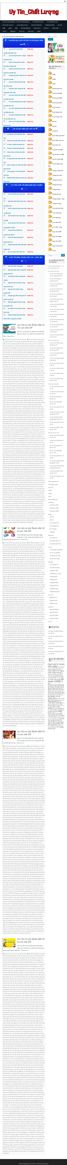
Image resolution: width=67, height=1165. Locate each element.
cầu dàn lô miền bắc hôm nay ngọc (27, 555)
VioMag (24, 1163)
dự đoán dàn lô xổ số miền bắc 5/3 (12, 467)
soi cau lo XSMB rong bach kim (55, 715)
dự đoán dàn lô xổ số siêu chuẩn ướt (12, 474)
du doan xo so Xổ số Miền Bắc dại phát (55, 676)
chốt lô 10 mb (11, 381)
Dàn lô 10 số (36, 432)
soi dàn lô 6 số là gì (23, 1134)
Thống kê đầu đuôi (57, 170)
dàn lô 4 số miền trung (37, 828)
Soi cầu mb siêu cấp (52, 22)
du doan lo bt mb (36, 1029)
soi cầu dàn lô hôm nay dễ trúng (22, 480)
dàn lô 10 (28, 427)
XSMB (3, 28)
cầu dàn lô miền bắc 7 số (9, 341)
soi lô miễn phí (15, 1151)
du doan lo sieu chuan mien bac (21, 861)
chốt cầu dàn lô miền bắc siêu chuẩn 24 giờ (22, 777)
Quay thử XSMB (56, 231)
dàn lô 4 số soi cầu (27, 840)
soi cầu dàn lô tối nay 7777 (31, 491)
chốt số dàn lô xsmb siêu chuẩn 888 (24, 419)
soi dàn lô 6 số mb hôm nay (36, 1136)
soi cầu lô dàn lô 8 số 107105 (15, 690)
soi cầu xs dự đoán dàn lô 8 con (14, 702)
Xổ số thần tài (56, 145)
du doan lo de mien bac (18, 859)
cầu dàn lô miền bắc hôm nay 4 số (28, 551)
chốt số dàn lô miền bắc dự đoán (29, 591)
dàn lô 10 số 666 (11, 434)
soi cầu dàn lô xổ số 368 (16, 495)
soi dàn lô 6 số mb (24, 1136)
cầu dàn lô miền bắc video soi (10, 364)
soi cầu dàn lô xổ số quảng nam (11, 671)
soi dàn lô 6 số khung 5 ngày (36, 1132)
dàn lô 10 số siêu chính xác (18, 446)
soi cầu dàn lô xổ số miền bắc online (12, 501)
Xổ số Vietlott (53, 529)
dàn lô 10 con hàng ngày (17, 430)
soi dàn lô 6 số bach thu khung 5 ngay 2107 (31, 1121)
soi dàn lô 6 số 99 (34, 1117)
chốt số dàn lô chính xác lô (33, 385)
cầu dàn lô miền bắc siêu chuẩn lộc (29, 358)
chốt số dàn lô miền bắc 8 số (27, 396)
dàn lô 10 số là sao (27, 442)
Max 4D (54, 126)
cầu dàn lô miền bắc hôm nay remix (18, 356)
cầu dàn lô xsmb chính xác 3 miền (28, 364)
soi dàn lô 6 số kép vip (14, 1130)
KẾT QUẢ (60, 25)
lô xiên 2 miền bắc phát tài (16, 144)
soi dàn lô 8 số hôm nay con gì (32, 719)
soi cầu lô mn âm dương (56, 719)
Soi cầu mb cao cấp (38, 22)
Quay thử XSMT (56, 241)
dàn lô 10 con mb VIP (30, 430)
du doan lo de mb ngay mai (23, 1031)
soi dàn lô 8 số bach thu (11, 711)
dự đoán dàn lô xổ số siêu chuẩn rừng (34, 472)
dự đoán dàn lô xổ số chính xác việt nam (23, 874)
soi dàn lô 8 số (38, 706)
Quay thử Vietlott (57, 246)
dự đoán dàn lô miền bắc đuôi (18, 455)
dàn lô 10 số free (7, 438)
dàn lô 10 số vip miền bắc (17, 451)
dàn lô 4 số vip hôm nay (12, 851)
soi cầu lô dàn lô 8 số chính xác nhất (33, 690)
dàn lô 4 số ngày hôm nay (12, 832)
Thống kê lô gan (57, 175)
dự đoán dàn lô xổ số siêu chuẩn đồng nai (33, 469)
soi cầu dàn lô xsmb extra (22, 512)
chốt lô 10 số (18, 381)
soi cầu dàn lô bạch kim (18, 478)
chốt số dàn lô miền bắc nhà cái (25, 593)
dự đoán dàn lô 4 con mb (37, 861)
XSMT (16, 28)
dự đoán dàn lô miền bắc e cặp (34, 455)
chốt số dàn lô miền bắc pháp (15, 400)
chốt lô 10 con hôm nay (19, 379)
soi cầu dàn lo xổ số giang (11, 664)
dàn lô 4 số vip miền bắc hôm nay (12, 853)
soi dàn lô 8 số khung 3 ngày (10, 723)
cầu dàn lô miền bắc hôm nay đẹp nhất (23, 350)
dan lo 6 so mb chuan (13, 1029)
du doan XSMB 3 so (56, 681)
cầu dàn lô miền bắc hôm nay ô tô (20, 354)
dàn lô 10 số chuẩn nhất (24, 436)
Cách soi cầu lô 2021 (53, 668)
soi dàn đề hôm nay (17, 706)
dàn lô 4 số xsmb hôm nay (19, 857)
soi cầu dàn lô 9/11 (12, 645)
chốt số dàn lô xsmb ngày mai (31, 612)
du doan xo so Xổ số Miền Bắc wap (55, 678)
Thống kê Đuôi (56, 194)
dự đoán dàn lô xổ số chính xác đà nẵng (30, 459)
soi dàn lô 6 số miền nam (9, 1138)
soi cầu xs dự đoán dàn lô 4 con (29, 931)
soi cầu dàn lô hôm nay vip (10, 652)
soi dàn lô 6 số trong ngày (18, 1147)
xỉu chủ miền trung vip (15, 266)
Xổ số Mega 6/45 (57, 112)
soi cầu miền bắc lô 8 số (27, 696)
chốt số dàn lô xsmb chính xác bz (23, 413)
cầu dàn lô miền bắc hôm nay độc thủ (28, 553)
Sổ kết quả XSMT (57, 102)
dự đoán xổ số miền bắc (54, 697)
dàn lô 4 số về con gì (22, 849)
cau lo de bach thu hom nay (17, 570)
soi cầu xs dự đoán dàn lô (13, 1111)
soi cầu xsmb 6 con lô (26, 1111)
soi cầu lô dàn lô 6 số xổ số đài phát (20, 1100)
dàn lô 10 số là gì (17, 442)
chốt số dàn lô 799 (30, 578)
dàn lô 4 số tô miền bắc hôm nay (17, 845)
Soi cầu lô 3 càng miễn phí (53, 718)
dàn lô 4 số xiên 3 (35, 853)
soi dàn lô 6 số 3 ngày (23, 1117)
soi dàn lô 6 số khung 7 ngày (10, 1134)
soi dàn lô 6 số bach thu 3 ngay (11, 1121)
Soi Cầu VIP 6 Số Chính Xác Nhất (16, 1109)
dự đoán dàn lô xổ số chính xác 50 (34, 457)
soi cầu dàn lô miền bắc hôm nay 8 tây (20, 484)
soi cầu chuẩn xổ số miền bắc (22, 476)
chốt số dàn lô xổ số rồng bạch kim (30, 604)
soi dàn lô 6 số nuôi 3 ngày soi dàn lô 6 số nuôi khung (22, 1142)
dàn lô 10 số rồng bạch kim (35, 444)
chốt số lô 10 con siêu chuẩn (26, 425)
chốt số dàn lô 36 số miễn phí (31, 383)
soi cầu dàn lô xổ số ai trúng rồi (31, 495)
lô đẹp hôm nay (56, 699)
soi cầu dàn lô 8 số (36, 476)
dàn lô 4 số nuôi (38, 834)
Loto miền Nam (56, 222)
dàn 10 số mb (11, 427)
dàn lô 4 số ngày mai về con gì (13, 834)
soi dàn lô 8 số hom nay (16, 719)
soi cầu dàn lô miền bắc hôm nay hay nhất (24, 486)
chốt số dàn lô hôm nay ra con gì (23, 589)
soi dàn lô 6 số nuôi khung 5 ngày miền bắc (24, 1145)
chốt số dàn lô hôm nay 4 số (28, 390)
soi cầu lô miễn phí (15, 520)
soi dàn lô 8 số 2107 (17, 709)
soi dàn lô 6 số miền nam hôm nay (26, 1138)
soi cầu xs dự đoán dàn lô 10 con (30, 520)
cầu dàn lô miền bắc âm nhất (24, 341)
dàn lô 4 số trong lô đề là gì (19, 847)
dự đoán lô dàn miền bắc (15, 643)
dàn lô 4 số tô (20, 843)
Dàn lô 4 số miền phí (24, 828)
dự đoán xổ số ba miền (56, 691)
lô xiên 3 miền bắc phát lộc (16, 148)
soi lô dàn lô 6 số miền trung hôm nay (24, 1149)
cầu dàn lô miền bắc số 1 (22, 362)
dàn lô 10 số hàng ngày (18, 438)
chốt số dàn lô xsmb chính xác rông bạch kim (28, 417)
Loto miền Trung (57, 227)
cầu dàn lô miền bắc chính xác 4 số (26, 545)
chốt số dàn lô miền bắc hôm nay (22, 398)
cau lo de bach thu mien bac (32, 367)
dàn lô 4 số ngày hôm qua (27, 832)
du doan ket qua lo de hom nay (55, 673)
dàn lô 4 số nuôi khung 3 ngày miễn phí (26, 836)
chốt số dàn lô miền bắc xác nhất (11, 402)
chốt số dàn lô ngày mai (27, 402)
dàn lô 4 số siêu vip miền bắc (14, 840)
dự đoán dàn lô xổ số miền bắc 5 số (34, 465)
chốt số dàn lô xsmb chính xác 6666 (29, 606)
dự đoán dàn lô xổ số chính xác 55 (16, 627)
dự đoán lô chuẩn (36, 885)
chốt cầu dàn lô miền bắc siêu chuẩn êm (20, 375)
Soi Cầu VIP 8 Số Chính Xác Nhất (16, 700)
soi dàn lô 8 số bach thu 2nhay (26, 711)
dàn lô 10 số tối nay (31, 446)
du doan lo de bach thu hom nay (33, 451)
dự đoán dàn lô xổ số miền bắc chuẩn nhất (33, 467)
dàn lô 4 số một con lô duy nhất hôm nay (22, 830)
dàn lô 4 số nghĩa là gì (28, 834)
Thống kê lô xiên (57, 180)
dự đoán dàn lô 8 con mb (9, 620)
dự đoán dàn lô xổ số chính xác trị (15, 463)
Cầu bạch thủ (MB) (57, 149)
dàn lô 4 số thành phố (10, 843)
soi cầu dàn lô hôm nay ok (12, 482)
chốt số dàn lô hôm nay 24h (13, 390)
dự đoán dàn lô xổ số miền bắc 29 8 (15, 465)
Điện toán (55, 28)
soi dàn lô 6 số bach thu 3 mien (35, 1119)
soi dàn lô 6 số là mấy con (36, 1134)
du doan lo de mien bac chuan (33, 859)
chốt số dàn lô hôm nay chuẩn (21, 392)
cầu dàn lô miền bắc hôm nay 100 (25, 348)
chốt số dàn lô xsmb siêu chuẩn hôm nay (25, 616)
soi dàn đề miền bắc (28, 706)
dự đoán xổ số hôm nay (57, 695)
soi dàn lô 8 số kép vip (22, 721)
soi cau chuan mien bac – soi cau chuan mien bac (15, 22)
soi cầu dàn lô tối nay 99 (9, 660)
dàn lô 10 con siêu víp (26, 432)
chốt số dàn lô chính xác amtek (17, 385)
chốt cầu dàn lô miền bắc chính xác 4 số (20, 775)
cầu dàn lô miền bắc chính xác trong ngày (30, 549)
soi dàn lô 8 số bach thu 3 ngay (20, 713)
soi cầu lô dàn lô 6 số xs (36, 1100)
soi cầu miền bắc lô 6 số (25, 1105)
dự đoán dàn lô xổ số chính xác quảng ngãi (24, 872)
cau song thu (23, 369)
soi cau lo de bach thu (13, 694)
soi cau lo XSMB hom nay (55, 712)
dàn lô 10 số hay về (30, 438)
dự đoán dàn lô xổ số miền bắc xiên (12, 469)
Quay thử (30, 31)
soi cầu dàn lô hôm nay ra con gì (28, 482)
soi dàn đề (8, 706)
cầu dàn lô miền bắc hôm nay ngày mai (23, 352)
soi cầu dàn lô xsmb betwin (28, 505)
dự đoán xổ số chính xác (56, 692)
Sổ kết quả (37, 28)
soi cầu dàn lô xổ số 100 (9, 662)
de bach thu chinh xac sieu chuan (35, 618)
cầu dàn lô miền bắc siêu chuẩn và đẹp (27, 360)
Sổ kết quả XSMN (57, 98)
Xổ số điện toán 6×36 (55, 544)
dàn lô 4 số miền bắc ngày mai (21, 824)
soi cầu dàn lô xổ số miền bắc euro (14, 499)
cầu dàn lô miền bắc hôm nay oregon (26, 557)
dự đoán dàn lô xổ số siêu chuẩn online (13, 472)
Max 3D (54, 121)
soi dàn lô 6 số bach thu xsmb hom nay (29, 1124)
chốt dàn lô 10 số (14, 377)
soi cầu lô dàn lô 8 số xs (27, 692)
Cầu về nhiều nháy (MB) (56, 549)
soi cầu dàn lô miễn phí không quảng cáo (23, 488)
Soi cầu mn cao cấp (22, 25)
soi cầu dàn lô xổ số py (29, 501)
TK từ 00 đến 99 (56, 213)
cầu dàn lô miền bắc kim (35, 356)
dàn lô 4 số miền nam (13, 828)
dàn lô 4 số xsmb (7, 857)
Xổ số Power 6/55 (57, 117)
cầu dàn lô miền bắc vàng (35, 566)
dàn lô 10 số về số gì (12, 449)
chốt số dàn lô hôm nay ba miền (31, 585)
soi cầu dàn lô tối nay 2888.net (15, 491)
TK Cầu (4, 31)
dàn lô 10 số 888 (20, 434)
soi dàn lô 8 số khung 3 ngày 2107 (27, 723)
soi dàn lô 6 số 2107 (11, 1117)
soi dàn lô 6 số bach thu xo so (11, 1124)
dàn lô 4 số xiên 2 (25, 853)
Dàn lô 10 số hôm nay (30, 440)
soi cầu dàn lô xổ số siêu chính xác (20, 503)
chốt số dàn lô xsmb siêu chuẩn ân (27, 614)
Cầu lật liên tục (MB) (58, 154)
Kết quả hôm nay (25, 28)
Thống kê (12, 31)
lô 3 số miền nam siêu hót (16, 252)
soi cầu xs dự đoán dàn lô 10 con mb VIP (31, 326)
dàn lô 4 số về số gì (34, 849)
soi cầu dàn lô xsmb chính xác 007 (16, 675)
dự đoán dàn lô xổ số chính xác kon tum (16, 629)
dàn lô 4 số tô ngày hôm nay (33, 845)
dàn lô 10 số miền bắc (21, 444)
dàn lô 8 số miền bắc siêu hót (16, 141)
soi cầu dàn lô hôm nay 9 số (12, 648)
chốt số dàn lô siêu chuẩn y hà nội (27, 599)
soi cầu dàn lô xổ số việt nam (12, 505)
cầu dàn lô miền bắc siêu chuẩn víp (33, 564)
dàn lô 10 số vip (22, 449)
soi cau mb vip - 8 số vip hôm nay (11, 696)
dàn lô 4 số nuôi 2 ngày (9, 836)
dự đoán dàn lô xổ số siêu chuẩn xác (32, 474)
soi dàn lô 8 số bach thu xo (20, 715)
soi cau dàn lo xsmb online (26, 514)
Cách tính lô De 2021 (56, 669)
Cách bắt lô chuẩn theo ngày (56, 665)
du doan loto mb (35, 1031)
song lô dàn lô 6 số (24, 1151)
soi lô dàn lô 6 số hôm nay (32, 1147)
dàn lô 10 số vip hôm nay (33, 449)
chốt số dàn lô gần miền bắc (23, 388)
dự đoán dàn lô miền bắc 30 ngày (29, 864)
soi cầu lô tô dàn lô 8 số (37, 694)
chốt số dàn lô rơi (7, 404)
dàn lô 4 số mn (7, 830)
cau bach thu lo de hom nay (36, 339)
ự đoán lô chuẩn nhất (24, 933)
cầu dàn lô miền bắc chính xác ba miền (21, 343)
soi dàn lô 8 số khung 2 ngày (36, 721)
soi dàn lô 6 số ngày (13, 1140)
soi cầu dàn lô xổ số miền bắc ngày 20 (34, 499)
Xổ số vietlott (56, 107)
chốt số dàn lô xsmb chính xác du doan (27, 608)
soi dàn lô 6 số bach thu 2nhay (19, 1119)
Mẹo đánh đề (60, 700)
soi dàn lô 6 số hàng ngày (35, 1126)
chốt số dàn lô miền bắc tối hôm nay (33, 400)
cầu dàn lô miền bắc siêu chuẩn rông (34, 562)
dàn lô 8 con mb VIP (21, 618)
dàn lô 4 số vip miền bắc (36, 851)
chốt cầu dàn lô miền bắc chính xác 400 (18, 373)
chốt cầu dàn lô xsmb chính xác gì (25, 780)
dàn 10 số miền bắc (20, 427)
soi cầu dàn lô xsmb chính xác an (22, 507)
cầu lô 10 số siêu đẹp (18, 367)
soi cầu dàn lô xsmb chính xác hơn (22, 509)
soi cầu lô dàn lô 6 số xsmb (10, 1103)
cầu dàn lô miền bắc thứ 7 (37, 362)
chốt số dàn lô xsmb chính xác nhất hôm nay (28, 610)
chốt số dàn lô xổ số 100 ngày (19, 406)
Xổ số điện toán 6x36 (58, 135)
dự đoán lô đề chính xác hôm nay (56, 689)
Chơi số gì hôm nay (36, 25)
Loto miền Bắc (56, 217)
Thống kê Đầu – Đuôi (58, 199)
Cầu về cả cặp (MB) (57, 159)
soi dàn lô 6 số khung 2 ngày (27, 1130)
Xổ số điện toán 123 (58, 140)
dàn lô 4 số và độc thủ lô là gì (34, 847)
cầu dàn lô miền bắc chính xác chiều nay (25, 547)
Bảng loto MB (53, 603)
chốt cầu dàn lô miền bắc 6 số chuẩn (19, 773)
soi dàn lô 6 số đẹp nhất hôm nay (19, 1126)
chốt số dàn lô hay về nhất (25, 582)
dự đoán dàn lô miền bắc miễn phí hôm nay (16, 625)
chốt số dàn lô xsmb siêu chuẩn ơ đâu (24, 423)
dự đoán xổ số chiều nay (55, 691)
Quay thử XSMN (57, 236)
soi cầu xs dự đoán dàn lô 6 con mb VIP (31, 940)
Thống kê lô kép (57, 184)
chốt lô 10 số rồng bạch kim (30, 381)
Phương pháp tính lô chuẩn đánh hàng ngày (55, 702)
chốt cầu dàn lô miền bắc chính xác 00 (17, 371)
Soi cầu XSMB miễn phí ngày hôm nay (19, 704)
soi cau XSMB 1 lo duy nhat (56, 716)
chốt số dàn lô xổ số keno (15, 409)
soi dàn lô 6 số (31, 1115)
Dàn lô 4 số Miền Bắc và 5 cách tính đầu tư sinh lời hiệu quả (18, 826)
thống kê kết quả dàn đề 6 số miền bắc (22, 522)
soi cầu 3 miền (59, 717)
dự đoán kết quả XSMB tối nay (57, 684)
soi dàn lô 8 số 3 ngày (29, 709)
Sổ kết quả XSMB (57, 93)
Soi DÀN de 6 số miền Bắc (32, 1113)
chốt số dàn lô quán (39, 402)
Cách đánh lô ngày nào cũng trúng (56, 671)
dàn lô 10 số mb (37, 442)
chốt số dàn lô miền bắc (13, 396)
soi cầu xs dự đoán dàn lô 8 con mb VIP (31, 529)
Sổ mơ (39, 31)
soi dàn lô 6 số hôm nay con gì (22, 1128)
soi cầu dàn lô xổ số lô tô (19, 497)
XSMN (10, 28)
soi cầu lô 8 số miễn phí (26, 687)
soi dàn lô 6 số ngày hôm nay (27, 1140)
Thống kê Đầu (56, 189)
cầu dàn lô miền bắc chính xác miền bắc (24, 346)
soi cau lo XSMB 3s (58, 708)
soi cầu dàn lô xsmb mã (12, 514)
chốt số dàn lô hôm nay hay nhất (20, 394)
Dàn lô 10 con (35, 427)
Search (50, 39)
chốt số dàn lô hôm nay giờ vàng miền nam (26, 587)
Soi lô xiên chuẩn (54, 726)
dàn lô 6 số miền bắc (32, 857)
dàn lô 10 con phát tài (14, 432)
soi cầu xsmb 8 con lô (29, 702)
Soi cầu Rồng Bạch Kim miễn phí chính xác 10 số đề (24, 698)
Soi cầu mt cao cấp (7, 25)
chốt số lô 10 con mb (13, 425)
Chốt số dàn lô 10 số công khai (15, 383)
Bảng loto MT (53, 597)
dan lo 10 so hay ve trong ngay (15, 440)
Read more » (11, 336)
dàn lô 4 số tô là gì (29, 843)
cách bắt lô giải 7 (61, 666)
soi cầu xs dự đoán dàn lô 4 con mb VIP (31, 733)
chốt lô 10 (9, 379)
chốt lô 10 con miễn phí (32, 379)
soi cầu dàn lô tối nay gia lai (17, 493)
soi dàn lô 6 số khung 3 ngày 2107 (19, 1132)
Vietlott (46, 28)
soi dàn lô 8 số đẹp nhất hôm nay (29, 717)
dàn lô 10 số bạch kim (31, 434)
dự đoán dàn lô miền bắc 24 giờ (24, 453)
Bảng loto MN (53, 600)
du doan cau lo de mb (25, 1029)
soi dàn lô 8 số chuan (13, 717)
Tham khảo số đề (49, 25)
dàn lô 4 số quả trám (14, 838)
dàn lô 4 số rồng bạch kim (27, 838)
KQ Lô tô (21, 31)
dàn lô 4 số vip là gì (25, 851)
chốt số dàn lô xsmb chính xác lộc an (22, 415)
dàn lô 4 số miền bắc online (37, 824)
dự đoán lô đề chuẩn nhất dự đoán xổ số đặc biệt (56, 686)
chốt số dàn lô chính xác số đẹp (35, 580)
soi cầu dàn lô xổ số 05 (31, 493)
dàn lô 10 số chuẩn (13, 436)
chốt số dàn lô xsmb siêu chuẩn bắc (23, 421)
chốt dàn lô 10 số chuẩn (25, 377)
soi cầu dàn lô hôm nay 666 (32, 478)
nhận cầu (30, 49)
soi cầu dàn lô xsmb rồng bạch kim (16, 516)
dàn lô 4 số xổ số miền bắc (16, 855)
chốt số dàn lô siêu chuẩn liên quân (22, 404)
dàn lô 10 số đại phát (37, 436)
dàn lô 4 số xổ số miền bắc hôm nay (33, 855)
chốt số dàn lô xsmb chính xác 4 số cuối (25, 411)
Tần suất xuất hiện (57, 208)
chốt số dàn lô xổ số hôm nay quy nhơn (21, 601)
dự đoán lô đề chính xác (56, 687)
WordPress (45, 1163)
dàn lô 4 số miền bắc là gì (12, 822)
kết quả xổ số (59, 698)
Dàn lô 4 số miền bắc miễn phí (27, 822)
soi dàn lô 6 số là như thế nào (10, 1136)
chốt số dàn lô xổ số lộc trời (29, 409)
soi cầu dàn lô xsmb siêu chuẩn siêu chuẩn (18, 518)
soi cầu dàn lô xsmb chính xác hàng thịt (13, 677)
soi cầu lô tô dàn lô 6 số (34, 1103)
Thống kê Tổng (56, 203)
